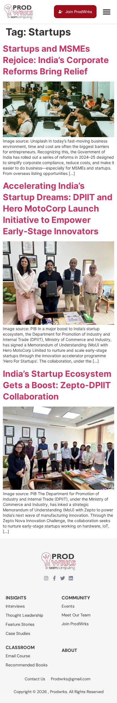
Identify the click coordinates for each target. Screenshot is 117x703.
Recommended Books (26, 665)
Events (68, 606)
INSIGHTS (16, 598)
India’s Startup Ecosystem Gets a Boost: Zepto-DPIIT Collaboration (57, 385)
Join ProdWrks (75, 623)
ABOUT (69, 650)
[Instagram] (46, 578)
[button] (106, 11)
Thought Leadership (24, 615)
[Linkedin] (70, 578)
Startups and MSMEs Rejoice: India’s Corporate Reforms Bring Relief (56, 59)
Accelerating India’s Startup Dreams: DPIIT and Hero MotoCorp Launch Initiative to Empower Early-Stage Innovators (57, 208)
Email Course (18, 655)
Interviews (15, 606)
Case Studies (18, 633)
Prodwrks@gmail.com (70, 678)
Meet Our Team (76, 615)
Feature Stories (20, 624)
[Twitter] (62, 578)
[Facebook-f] (54, 578)
